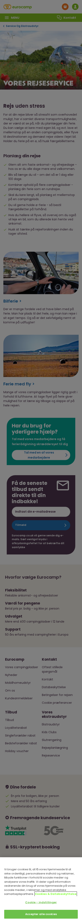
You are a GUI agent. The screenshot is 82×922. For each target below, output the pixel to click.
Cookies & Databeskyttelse (56, 894)
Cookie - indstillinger (41, 902)
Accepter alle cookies (41, 914)
